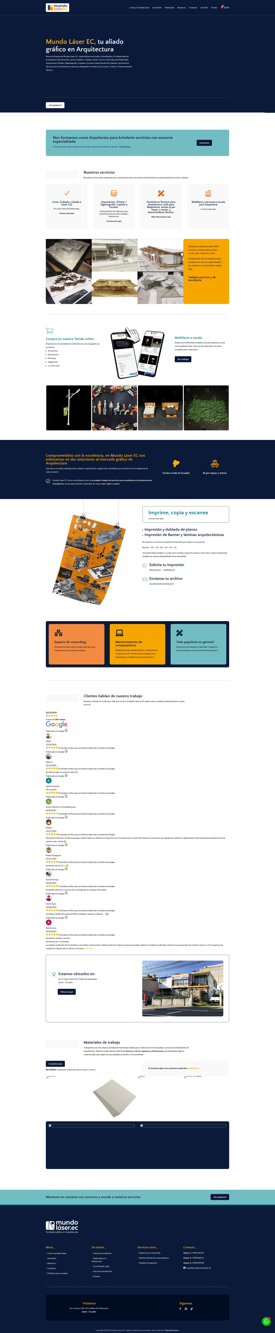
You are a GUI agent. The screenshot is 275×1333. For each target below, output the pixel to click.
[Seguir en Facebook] (180, 1309)
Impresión (157, 7)
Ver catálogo (183, 359)
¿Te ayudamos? (55, 105)
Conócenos (204, 143)
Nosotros (181, 7)
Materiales (169, 7)
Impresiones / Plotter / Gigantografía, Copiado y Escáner (113, 205)
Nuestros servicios (99, 173)
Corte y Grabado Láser (139, 7)
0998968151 (169, 570)
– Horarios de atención (102, 1271)
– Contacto (51, 1268)
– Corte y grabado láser (56, 1253)
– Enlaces (96, 1276)
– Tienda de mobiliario (102, 1253)
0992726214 (155, 570)
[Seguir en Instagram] (186, 1309)
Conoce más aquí (66, 213)
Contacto (193, 7)
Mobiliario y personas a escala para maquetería (208, 203)
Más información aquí (161, 217)
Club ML (204, 7)
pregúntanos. (194, 1068)
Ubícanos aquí (66, 992)
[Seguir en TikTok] (191, 1309)
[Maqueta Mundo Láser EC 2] (115, 303)
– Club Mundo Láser (101, 1266)
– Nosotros (51, 1263)
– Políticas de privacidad (57, 1273)
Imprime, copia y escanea (178, 513)
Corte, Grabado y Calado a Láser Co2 (66, 203)
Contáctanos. (125, 146)
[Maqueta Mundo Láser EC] (69, 270)
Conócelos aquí (55, 1064)
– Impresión (51, 1258)
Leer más (89, 948)
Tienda (214, 7)
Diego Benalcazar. (172, 1330)
